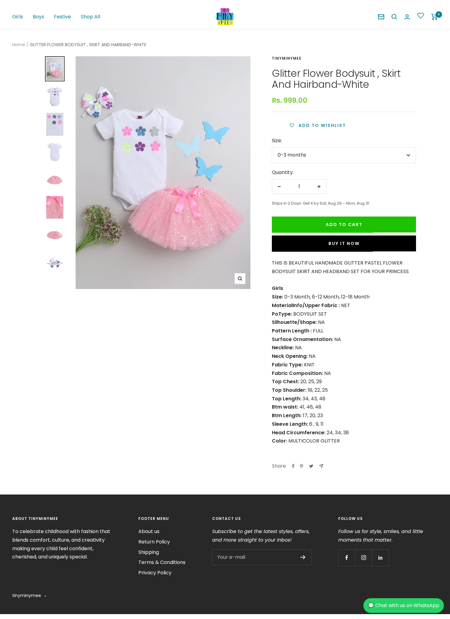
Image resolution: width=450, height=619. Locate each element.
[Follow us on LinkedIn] (380, 557)
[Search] (394, 17)
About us (148, 531)
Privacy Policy (154, 572)
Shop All (90, 16)
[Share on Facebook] (293, 466)
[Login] (407, 17)
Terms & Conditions (162, 562)
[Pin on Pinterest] (301, 466)
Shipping (148, 552)
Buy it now (344, 243)
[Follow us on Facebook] (346, 557)
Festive (62, 16)
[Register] (303, 557)
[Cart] (434, 17)
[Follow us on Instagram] (363, 557)
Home (18, 45)
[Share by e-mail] (321, 466)
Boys (38, 16)
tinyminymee (287, 58)
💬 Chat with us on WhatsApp (403, 605)
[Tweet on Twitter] (311, 466)
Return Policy (154, 541)
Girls (17, 16)
